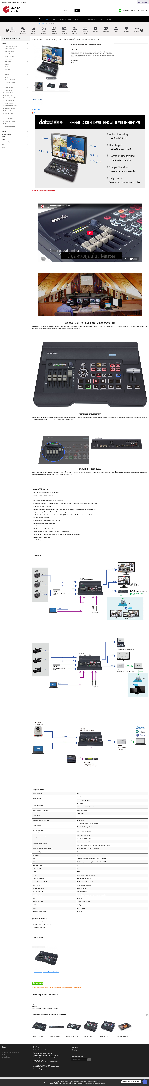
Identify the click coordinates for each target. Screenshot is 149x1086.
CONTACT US (135, 10)
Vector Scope (9, 113)
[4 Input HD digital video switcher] (39, 86)
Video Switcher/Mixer (11, 98)
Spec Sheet (36, 109)
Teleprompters (9, 103)
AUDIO (54, 19)
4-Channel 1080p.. (37, 1036)
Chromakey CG (9, 100)
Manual (35, 113)
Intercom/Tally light (10, 106)
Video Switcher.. (105, 1036)
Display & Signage (85, 32)
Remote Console (43, 32)
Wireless (126, 31)
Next (141, 30)
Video (4, 43)
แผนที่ (3, 1055)
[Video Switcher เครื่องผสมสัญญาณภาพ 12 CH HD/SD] (107, 1026)
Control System (33, 32)
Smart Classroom (54, 32)
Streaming (106, 31)
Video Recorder (9, 59)
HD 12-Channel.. (87, 1036)
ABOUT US (144, 10)
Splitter (6, 75)
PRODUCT (42, 23)
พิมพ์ (74, 63)
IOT (102, 19)
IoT (3, 144)
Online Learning (64, 32)
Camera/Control (9, 111)
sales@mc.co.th (42, 1069)
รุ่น (72, 49)
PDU (83, 19)
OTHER (109, 19)
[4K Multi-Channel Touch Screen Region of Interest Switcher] (124, 1026)
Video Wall (12, 31)
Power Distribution (10, 116)
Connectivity (6, 142)
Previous (7, 30)
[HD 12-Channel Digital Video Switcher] (90, 1026)
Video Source (8, 87)
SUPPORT (126, 10)
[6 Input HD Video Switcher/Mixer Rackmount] (56, 1026)
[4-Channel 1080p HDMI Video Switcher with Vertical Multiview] (46, 958)
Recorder (95, 31)
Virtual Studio (9, 93)
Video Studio (8, 90)
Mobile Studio (9, 95)
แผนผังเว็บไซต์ (6, 1057)
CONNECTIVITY (93, 19)
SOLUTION (51, 23)
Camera (116, 31)
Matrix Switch (8, 72)
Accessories (8, 124)
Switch (6, 77)
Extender (136, 31)
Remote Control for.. (72, 1036)
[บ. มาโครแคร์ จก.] (25, 9)
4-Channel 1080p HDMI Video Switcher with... (46, 972)
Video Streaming (10, 108)
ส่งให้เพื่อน (76, 61)
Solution (7, 129)
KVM (76, 19)
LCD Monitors (9, 119)
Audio (4, 131)
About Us (5, 1050)
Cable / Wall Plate (9, 126)
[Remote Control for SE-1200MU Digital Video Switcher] (73, 1026)
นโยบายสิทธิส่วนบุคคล (99, 1083)
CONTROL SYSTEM (66, 19)
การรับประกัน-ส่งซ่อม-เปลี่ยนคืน (10, 1052)
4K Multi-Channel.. (122, 1036)
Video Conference (23, 32)
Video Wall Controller (10, 46)
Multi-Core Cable (10, 121)
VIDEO (47, 19)
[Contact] (144, 1081)
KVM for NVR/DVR (74, 32)
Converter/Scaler (9, 85)
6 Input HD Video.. (54, 1036)
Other (3, 147)
